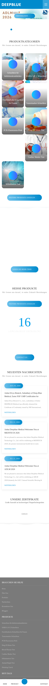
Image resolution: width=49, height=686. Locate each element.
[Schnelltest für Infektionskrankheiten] (13, 66)
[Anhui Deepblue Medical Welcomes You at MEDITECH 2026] (24, 463)
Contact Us (22, 357)
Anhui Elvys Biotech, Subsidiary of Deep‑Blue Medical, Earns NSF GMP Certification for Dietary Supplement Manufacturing (23, 422)
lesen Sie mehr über (22, 269)
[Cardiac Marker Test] (36, 147)
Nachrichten (7, 660)
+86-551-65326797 (13, 620)
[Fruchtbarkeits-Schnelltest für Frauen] (13, 93)
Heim (4, 647)
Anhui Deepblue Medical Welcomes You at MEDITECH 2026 (23, 486)
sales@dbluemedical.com (18, 629)
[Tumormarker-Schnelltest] (36, 93)
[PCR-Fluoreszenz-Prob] (13, 120)
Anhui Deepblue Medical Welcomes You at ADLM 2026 (23, 522)
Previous (5, 572)
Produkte (5, 656)
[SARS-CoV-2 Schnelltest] (36, 66)
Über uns (5, 651)
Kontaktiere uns (8, 665)
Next (44, 572)
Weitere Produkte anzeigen (22, 197)
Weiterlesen (22, 16)
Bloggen (5, 669)
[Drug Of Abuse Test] (36, 120)
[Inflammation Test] (13, 174)
